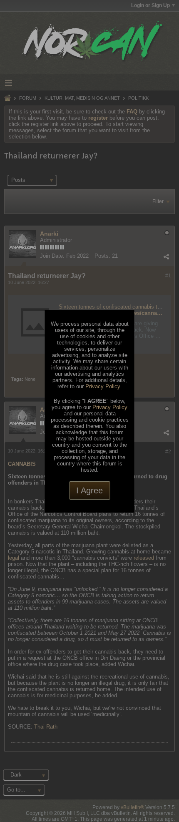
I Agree (89, 490)
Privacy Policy (102, 386)
